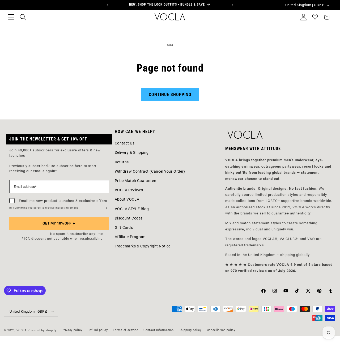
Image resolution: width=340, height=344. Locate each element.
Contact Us (125, 143)
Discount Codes (129, 218)
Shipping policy (190, 330)
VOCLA (21, 330)
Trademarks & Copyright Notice (143, 246)
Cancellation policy (221, 330)
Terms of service (125, 330)
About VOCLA (127, 199)
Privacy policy (72, 330)
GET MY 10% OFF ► (59, 223)
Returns (122, 162)
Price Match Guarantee (135, 181)
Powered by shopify (42, 330)
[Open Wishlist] (315, 17)
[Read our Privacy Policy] (106, 209)
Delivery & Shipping (132, 152)
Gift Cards (124, 227)
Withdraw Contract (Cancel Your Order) (150, 171)
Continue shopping (170, 94)
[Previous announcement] (107, 5)
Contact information (158, 330)
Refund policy (98, 330)
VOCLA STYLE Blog (132, 209)
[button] (11, 17)
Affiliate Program (130, 237)
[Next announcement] (233, 5)
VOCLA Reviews (129, 190)
